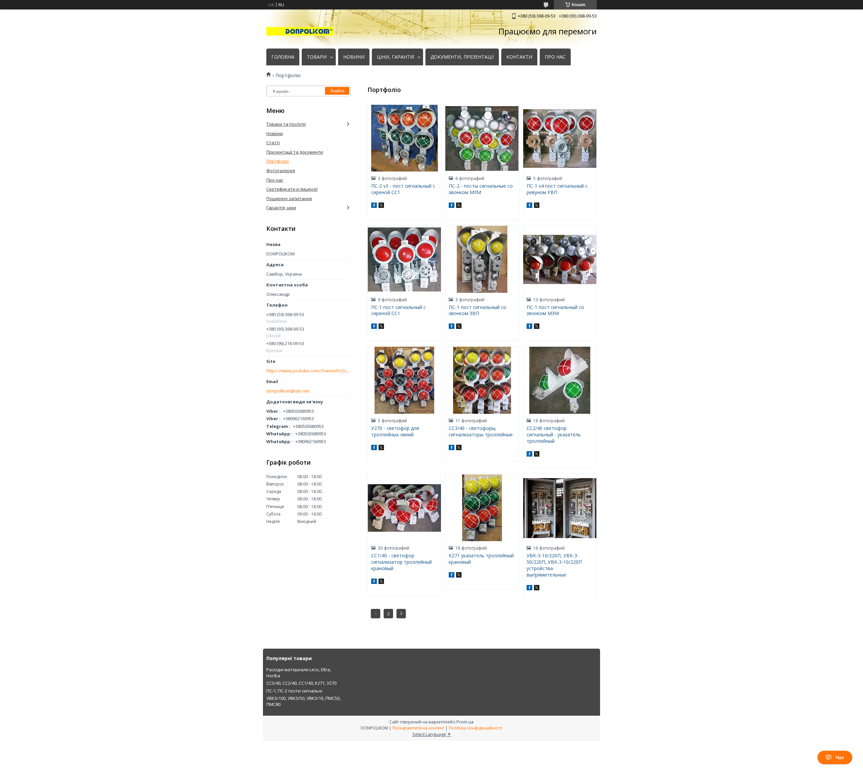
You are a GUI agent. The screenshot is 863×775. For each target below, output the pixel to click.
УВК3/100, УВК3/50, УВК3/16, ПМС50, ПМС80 (303, 701)
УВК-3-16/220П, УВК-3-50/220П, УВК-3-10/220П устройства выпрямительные (554, 565)
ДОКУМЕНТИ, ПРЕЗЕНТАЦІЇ (462, 57)
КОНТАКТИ (519, 57)
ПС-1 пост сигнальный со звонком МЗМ (555, 310)
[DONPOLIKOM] (300, 31)
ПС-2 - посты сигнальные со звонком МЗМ (481, 189)
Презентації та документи (294, 152)
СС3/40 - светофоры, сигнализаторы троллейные (481, 431)
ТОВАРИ (317, 57)
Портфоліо (277, 161)
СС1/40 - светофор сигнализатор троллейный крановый (401, 561)
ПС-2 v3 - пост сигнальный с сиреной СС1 (403, 189)
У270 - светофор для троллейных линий (395, 431)
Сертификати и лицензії (292, 189)
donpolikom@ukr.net (287, 391)
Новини (274, 133)
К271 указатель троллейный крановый (481, 558)
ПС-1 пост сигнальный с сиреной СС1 (398, 310)
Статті (273, 143)
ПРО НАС (555, 57)
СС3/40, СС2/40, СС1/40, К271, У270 (301, 683)
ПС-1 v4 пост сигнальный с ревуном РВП (557, 189)
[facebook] (374, 206)
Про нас (274, 180)
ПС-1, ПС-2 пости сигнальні (294, 691)
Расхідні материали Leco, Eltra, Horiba (298, 672)
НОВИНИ (353, 57)
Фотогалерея (280, 170)
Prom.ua (465, 722)
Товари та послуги (286, 124)
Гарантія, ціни (281, 208)
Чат (840, 757)
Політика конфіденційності (475, 728)
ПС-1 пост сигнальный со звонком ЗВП (477, 310)
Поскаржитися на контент (418, 728)
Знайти (337, 90)
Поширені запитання (289, 198)
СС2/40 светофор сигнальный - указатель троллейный (554, 434)
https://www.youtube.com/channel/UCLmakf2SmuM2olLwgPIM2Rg (308, 371)
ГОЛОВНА (282, 57)
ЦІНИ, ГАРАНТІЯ (395, 57)
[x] (381, 206)
